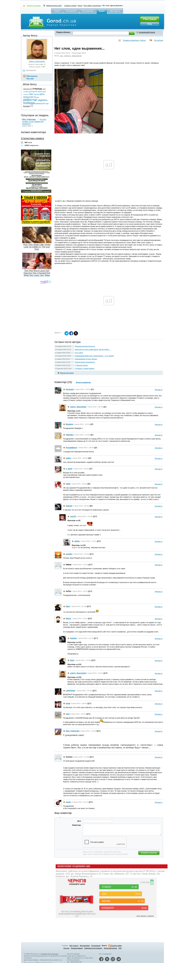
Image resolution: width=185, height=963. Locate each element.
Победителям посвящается (85, 362)
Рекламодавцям (77, 948)
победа (29, 103)
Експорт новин (116, 945)
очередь (67, 56)
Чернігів (36, 94)
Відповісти (158, 390)
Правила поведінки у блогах (134, 40)
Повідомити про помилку (93, 948)
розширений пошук (147, 32)
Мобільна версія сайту (54, 5)
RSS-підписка (31, 76)
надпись (43, 100)
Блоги (80, 5)
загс (61, 56)
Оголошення (95, 945)
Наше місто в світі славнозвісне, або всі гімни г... (92, 349)
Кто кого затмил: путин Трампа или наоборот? (34, 121)
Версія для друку (67, 373)
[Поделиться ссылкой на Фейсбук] (71, 335)
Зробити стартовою (34, 5)
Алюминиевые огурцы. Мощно (86, 359)
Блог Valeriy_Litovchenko (92, 5)
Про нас (66, 948)
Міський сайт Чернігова (50, 954)
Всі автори (158, 40)
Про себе (30, 78)
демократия (33, 91)
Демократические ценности (85, 346)
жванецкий (42, 91)
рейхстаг (30, 100)
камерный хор (42, 103)
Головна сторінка (70, 5)
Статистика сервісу (32, 138)
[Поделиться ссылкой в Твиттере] (76, 335)
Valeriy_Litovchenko (37, 61)
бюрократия (77, 56)
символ (25, 94)
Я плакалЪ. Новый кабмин (84, 368)
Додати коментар (83, 382)
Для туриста (73, 945)
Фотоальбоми (85, 945)
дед (37, 97)
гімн (31, 94)
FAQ (120, 948)
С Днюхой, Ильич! (81, 365)
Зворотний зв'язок (110, 948)
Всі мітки (26, 106)
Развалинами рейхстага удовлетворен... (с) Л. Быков (94, 356)
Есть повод (79, 352)
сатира (25, 91)
